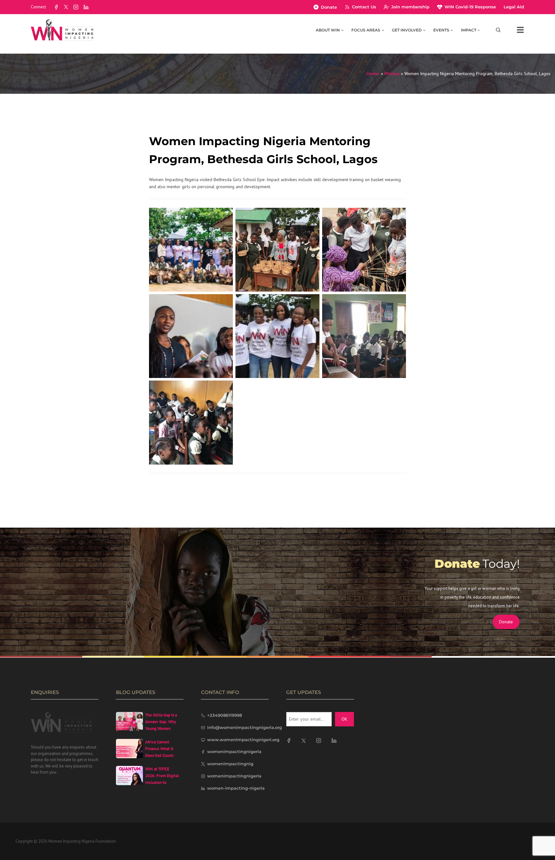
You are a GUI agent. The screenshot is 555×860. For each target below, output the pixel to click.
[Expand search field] (498, 30)
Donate (329, 7)
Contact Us (364, 6)
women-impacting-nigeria (236, 788)
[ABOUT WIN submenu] (342, 30)
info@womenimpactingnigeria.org (244, 727)
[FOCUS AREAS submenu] (383, 30)
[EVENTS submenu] (451, 30)
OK (344, 719)
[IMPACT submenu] (478, 30)
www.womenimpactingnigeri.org (243, 739)
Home (373, 73)
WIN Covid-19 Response (470, 6)
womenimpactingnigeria (234, 751)
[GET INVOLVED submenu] (424, 30)
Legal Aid (514, 6)
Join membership (410, 6)
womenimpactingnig (230, 763)
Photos (392, 73)
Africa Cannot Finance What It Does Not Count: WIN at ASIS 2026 (160, 752)
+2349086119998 (224, 715)
